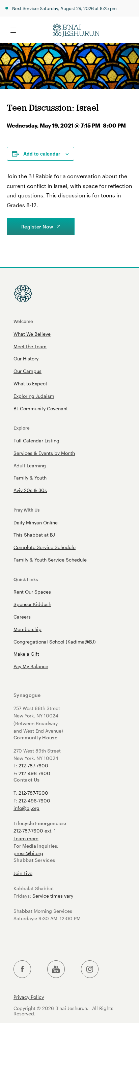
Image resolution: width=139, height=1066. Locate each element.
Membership (27, 629)
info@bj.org (26, 808)
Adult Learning (29, 465)
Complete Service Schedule (44, 547)
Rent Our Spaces (32, 592)
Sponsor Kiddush (32, 604)
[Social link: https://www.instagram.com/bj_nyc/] (90, 969)
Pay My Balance (30, 666)
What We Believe (32, 334)
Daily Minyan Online (35, 522)
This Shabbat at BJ (34, 535)
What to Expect (30, 383)
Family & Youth (30, 478)
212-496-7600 (34, 773)
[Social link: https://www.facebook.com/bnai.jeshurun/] (22, 969)
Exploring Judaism (33, 396)
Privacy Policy (28, 997)
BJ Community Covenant (40, 408)
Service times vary (52, 896)
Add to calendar (41, 153)
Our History (25, 358)
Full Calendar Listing (36, 440)
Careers (22, 617)
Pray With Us (26, 509)
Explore (21, 427)
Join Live (22, 873)
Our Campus (27, 371)
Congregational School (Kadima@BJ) (54, 642)
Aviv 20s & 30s (30, 490)
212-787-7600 (33, 765)
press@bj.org (28, 853)
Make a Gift (26, 654)
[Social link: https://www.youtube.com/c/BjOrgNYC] (56, 969)
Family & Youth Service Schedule (50, 560)
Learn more (25, 838)
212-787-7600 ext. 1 (34, 830)
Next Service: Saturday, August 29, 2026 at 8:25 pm (64, 8)
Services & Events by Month (44, 453)
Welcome (23, 321)
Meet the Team (30, 346)
